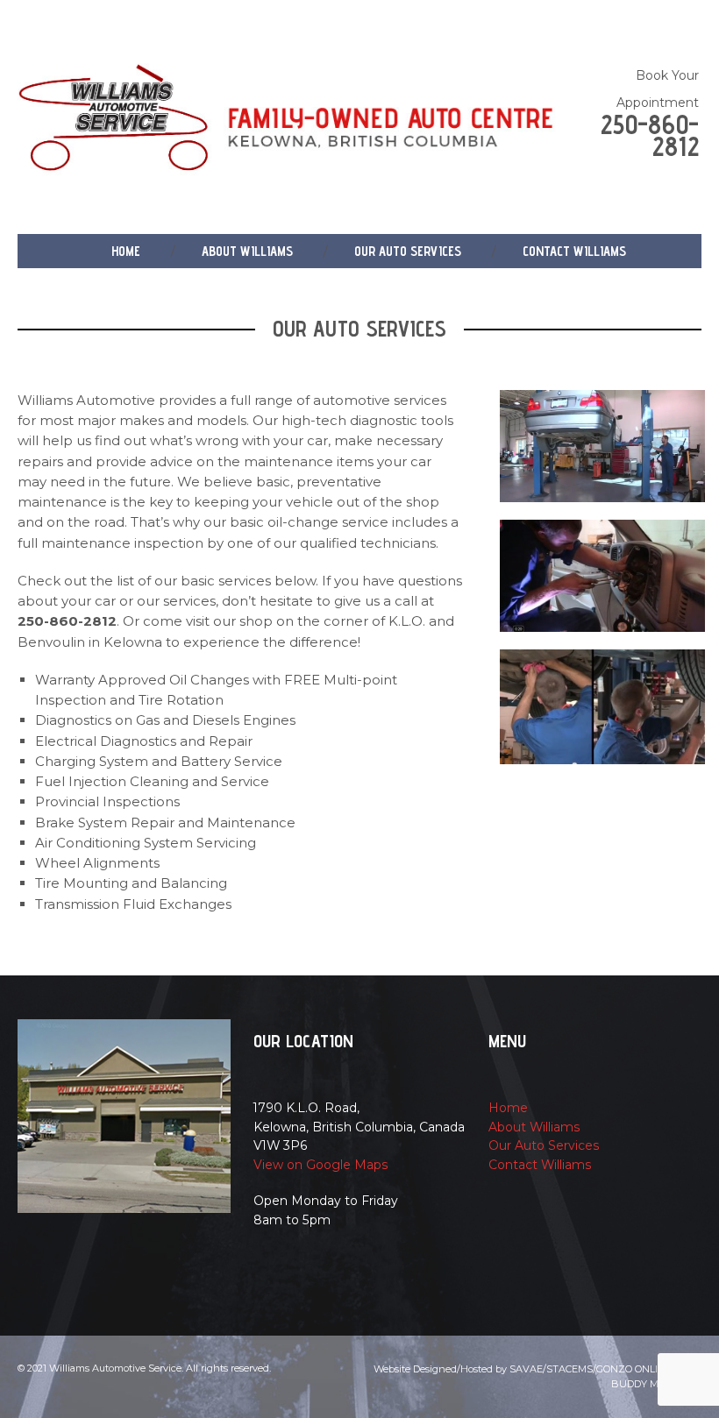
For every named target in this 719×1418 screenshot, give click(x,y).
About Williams (247, 251)
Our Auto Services (407, 251)
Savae (526, 1369)
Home (125, 251)
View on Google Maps (320, 1165)
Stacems (569, 1369)
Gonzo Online (634, 1369)
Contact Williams (574, 251)
